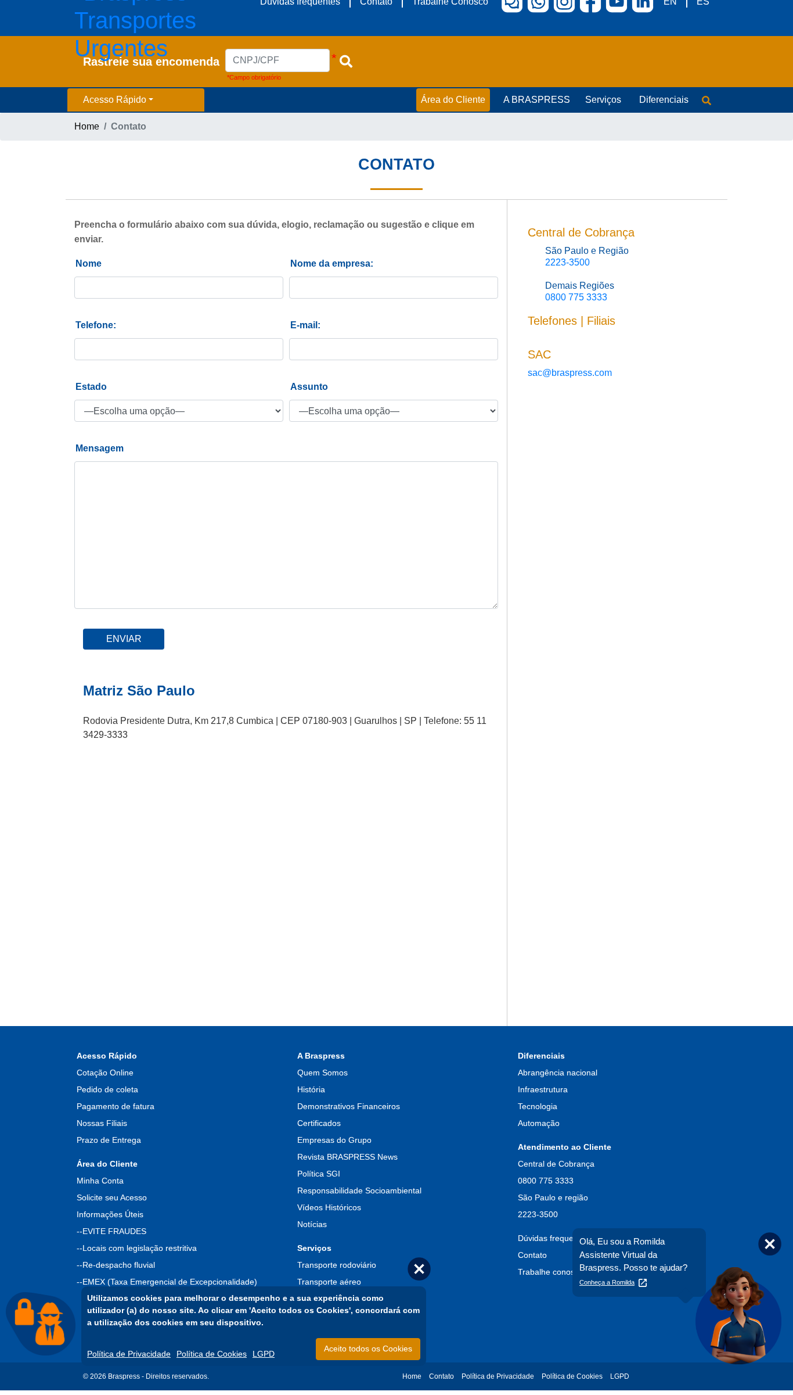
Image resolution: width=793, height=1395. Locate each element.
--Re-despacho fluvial (116, 1265)
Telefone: (95, 325)
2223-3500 (567, 262)
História (311, 1089)
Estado (91, 387)
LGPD (619, 1376)
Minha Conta (100, 1180)
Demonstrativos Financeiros (348, 1106)
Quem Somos (322, 1072)
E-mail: (305, 325)
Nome (88, 263)
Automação (539, 1123)
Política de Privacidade (498, 1376)
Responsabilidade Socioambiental (359, 1190)
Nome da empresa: (331, 263)
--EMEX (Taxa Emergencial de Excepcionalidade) (167, 1281)
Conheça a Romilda (607, 1282)
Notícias (312, 1224)
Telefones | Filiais (571, 320)
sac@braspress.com (570, 373)
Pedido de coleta (107, 1089)
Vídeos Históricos (329, 1207)
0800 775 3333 (576, 297)
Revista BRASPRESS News (347, 1156)
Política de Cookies (572, 1376)
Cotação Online (105, 1072)
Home (86, 126)
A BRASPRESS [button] (536, 100)
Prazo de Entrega (109, 1140)
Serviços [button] (603, 100)
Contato (441, 1376)
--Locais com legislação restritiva (137, 1248)
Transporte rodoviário (336, 1265)
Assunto (309, 387)
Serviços (314, 1248)
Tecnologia (537, 1106)
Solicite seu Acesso (112, 1197)
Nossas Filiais (102, 1123)
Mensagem (99, 448)
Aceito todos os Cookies (368, 1348)
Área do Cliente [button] (453, 100)
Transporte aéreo (329, 1281)
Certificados (319, 1123)
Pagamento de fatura (115, 1106)
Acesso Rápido (114, 100)
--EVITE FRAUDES (111, 1231)
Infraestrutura (543, 1089)
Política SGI (318, 1173)
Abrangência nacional (557, 1072)
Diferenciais (541, 1055)
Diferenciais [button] (664, 100)
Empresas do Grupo (334, 1140)
